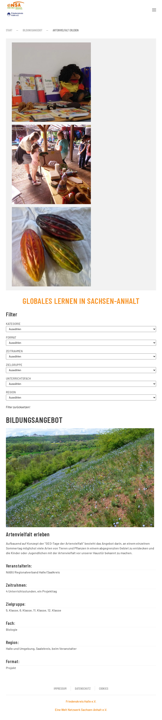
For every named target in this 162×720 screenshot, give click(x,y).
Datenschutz (83, 688)
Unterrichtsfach (18, 378)
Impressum (60, 688)
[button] (154, 10)
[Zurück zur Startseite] (15, 10)
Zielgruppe (14, 365)
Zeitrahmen (14, 351)
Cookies (103, 688)
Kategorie (13, 323)
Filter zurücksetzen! (18, 407)
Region (11, 392)
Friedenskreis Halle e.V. (81, 701)
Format (11, 337)
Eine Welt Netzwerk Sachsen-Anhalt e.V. (81, 709)
